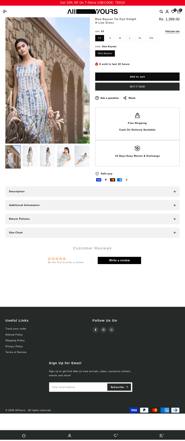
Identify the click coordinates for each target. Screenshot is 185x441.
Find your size (172, 31)
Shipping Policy (15, 340)
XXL (151, 38)
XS (99, 38)
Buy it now (137, 86)
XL (140, 38)
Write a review (119, 260)
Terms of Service (16, 352)
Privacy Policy (14, 346)
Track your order (15, 328)
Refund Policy (14, 334)
